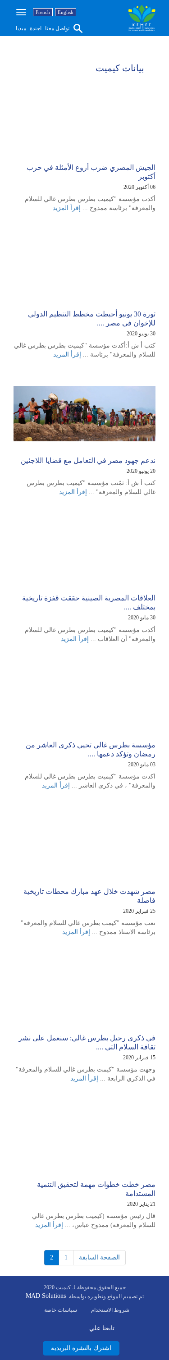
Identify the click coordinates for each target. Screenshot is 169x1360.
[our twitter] (62, 1327)
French (43, 12)
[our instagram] (83, 1327)
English (65, 12)
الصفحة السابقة (99, 1257)
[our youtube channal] (73, 1327)
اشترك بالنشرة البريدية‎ (81, 1348)
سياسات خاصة (60, 1310)
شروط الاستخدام (110, 1310)
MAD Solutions (46, 1295)
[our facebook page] (52, 1327)
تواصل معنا (56, 28)
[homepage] (141, 18)
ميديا (21, 28)
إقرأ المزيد (67, 208)
